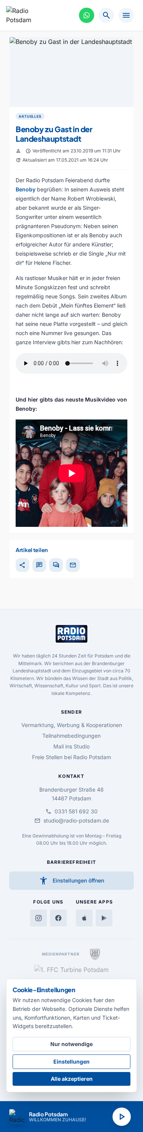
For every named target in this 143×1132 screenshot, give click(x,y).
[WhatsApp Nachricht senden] (86, 15)
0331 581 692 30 (71, 811)
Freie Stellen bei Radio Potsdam (71, 757)
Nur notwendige (71, 1044)
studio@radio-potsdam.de (71, 820)
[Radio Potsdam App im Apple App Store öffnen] (84, 918)
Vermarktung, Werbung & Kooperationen (71, 725)
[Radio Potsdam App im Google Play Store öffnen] (104, 918)
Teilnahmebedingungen (71, 735)
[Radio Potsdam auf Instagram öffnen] (38, 918)
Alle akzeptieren (72, 1078)
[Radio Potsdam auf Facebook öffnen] (58, 918)
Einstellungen (71, 1061)
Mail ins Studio (71, 746)
